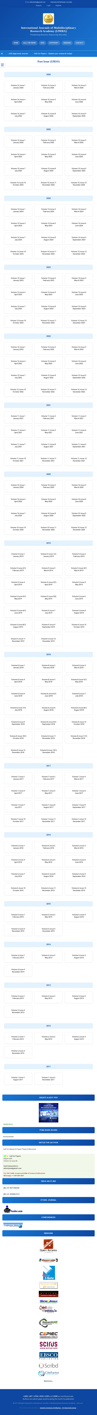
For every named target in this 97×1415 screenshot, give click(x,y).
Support (39, 5)
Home (16, 43)
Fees (42, 43)
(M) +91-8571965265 (11, 1188)
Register (58, 5)
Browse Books (8, 1137)
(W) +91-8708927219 (11, 1194)
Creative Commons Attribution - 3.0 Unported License (58, 1408)
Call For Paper (29, 43)
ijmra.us (80, 1403)
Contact (79, 43)
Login (49, 5)
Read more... (48, 1381)
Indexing (67, 43)
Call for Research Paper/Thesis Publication (19, 1149)
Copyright (54, 43)
